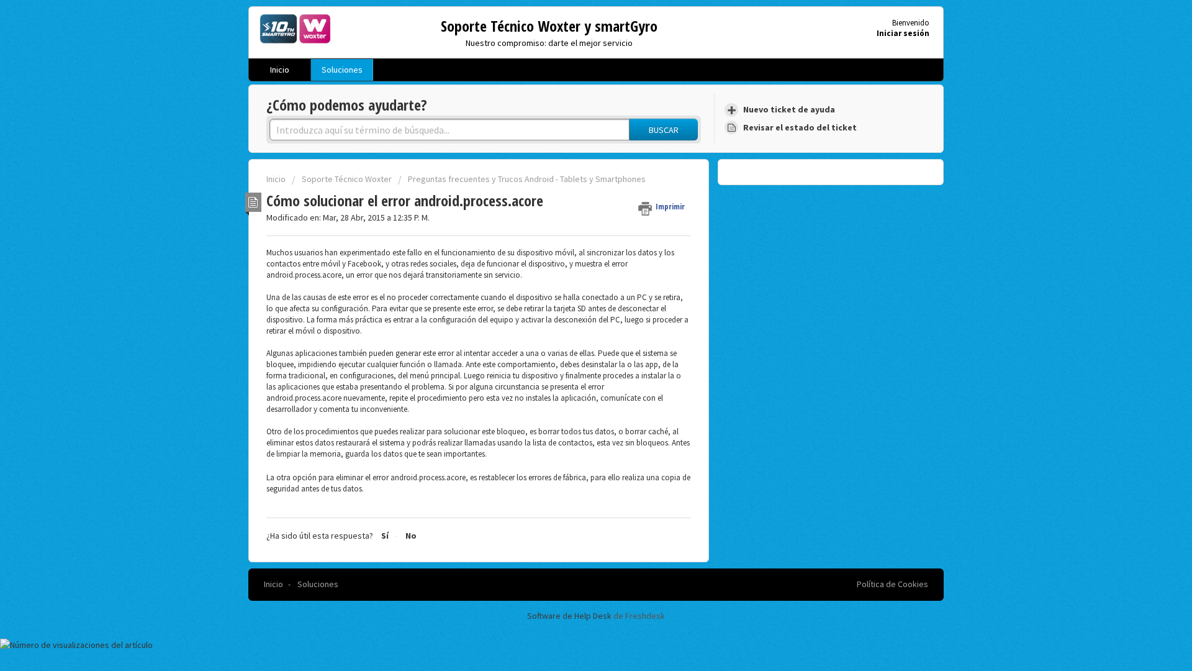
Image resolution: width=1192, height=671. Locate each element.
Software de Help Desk (570, 615)
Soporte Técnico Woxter (347, 179)
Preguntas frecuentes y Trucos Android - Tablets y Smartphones (527, 179)
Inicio (279, 69)
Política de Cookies (892, 584)
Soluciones (342, 69)
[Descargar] (573, 172)
